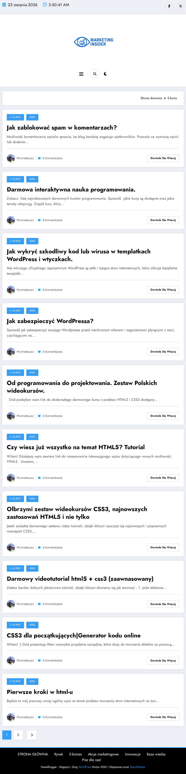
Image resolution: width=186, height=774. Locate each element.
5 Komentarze (52, 158)
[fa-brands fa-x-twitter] (180, 6)
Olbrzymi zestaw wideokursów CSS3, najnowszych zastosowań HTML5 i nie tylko (77, 513)
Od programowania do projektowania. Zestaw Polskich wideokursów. (82, 386)
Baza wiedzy (156, 754)
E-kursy (15, 117)
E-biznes (75, 754)
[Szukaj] (95, 74)
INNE (32, 117)
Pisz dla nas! (91, 759)
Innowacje (132, 754)
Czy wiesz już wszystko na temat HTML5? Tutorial (76, 447)
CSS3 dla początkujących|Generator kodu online (74, 635)
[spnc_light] (105, 74)
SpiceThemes (137, 767)
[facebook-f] (169, 6)
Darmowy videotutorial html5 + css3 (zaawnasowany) (80, 579)
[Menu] (81, 74)
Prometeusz (25, 158)
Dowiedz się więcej (163, 158)
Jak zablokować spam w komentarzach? (62, 127)
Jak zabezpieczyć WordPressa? (50, 321)
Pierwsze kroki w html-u (40, 692)
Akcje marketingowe (103, 754)
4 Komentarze (52, 220)
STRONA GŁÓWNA (33, 754)
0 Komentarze (52, 290)
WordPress (84, 767)
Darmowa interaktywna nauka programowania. (71, 189)
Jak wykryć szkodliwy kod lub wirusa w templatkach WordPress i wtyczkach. (79, 255)
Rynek (58, 754)
